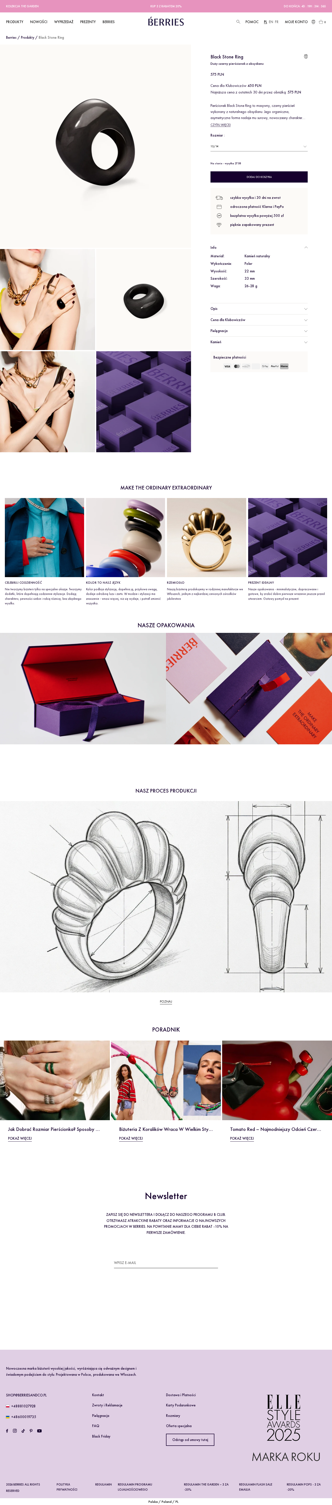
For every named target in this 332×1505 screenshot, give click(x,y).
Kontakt (98, 1395)
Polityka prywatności (67, 1487)
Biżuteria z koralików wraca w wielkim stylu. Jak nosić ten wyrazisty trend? (199, 1129)
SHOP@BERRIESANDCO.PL (26, 1395)
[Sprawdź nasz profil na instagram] (15, 1431)
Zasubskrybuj (205, 1262)
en (271, 21)
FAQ (95, 1425)
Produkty (27, 37)
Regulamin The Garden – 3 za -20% (206, 1487)
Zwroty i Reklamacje (107, 1405)
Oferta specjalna (179, 1425)
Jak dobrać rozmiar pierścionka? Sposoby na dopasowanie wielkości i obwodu (90, 1129)
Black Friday (101, 1436)
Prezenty (88, 21)
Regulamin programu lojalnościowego (135, 1487)
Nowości (38, 21)
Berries (11, 37)
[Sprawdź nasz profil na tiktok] (23, 1431)
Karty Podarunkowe (181, 1405)
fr (277, 21)
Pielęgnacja (218, 330)
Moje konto (296, 21)
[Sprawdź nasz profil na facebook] (7, 1431)
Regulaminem (128, 1315)
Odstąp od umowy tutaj (190, 1439)
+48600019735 (23, 1416)
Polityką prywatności (156, 1315)
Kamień (215, 342)
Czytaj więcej (220, 125)
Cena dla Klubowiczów (227, 319)
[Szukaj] (237, 22)
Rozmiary (173, 1415)
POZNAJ (166, 1001)
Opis (214, 308)
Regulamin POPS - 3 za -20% (304, 1487)
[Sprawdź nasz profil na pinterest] (31, 1431)
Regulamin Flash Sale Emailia (255, 1487)
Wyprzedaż (63, 21)
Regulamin (103, 1484)
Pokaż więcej (20, 1138)
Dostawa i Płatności (181, 1395)
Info (213, 247)
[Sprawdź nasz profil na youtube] (39, 1431)
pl (265, 21)
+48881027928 (23, 1406)
